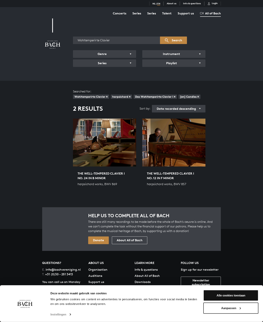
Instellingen (58, 314)
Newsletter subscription (201, 282)
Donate (98, 240)
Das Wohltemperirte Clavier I (154, 96)
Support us (186, 13)
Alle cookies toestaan (231, 295)
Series (136, 13)
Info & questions (192, 3)
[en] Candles (188, 96)
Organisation (97, 269)
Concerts (119, 13)
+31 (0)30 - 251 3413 (57, 274)
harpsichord (120, 96)
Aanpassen (228, 308)
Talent (167, 13)
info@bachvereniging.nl (61, 269)
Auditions (95, 276)
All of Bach (213, 13)
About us (172, 3)
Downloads (143, 282)
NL (153, 3)
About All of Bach (129, 240)
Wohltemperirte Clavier (90, 96)
